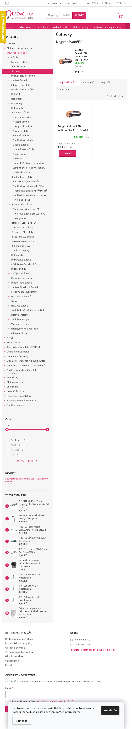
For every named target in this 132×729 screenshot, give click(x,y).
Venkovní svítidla (20, 80)
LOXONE (11, 43)
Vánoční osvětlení (20, 324)
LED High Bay (19, 218)
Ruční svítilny (18, 66)
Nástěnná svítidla (22, 122)
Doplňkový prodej (16, 405)
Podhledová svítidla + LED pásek (29, 195)
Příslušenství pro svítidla (24, 76)
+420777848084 (82, 644)
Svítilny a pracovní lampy (24, 292)
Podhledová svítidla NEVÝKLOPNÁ (30, 191)
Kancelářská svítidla (21, 278)
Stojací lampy (20, 154)
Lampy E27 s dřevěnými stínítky (29, 168)
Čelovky (16, 71)
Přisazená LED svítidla (23, 237)
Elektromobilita (15, 382)
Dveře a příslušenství (18, 352)
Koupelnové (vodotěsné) (26, 181)
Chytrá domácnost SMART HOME (23, 347)
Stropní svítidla (21, 131)
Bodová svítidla (21, 135)
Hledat (79, 15)
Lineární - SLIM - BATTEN (24, 223)
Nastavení (21, 721)
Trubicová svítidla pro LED (26, 209)
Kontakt (9, 665)
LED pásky (16, 94)
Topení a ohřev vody (17, 356)
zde (78, 712)
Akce (15, 445)
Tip (14, 454)
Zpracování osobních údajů (19, 652)
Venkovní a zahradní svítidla (25, 287)
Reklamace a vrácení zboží (62, 3)
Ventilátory (12, 377)
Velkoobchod (12, 661)
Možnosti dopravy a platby (19, 643)
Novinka (17, 450)
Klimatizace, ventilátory (19, 396)
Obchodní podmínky (15, 648)
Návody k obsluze (14, 656)
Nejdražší (106, 82)
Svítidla (14, 57)
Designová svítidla (22, 126)
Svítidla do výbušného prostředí (27, 310)
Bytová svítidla (18, 269)
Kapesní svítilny (19, 62)
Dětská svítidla (20, 145)
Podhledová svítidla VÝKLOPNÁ (29, 186)
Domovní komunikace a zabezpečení (26, 365)
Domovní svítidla (20, 112)
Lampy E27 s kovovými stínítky (28, 163)
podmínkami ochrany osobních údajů (54, 701)
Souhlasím (110, 710)
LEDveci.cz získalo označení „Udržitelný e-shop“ (26, 480)
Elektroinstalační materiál (20, 48)
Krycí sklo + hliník (21, 200)
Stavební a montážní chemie (21, 400)
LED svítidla (17, 108)
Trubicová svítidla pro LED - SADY (30, 214)
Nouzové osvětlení (21, 296)
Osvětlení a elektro (17, 53)
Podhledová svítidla (23, 140)
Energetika (12, 387)
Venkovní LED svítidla (23, 232)
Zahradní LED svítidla (22, 227)
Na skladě (18, 440)
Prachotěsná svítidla (21, 283)
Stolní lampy (19, 158)
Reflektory (16, 99)
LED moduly (17, 255)
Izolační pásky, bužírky (23, 89)
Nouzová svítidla (19, 306)
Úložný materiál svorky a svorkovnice (26, 361)
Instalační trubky (15, 391)
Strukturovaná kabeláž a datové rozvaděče (23, 371)
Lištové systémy (19, 315)
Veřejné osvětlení (20, 273)
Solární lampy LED (21, 246)
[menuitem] (8, 27)
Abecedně (64, 89)
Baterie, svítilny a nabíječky (24, 329)
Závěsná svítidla (21, 172)
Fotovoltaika (13, 342)
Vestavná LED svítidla (23, 241)
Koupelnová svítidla (23, 117)
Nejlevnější (88, 82)
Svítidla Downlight (20, 319)
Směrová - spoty (20, 250)
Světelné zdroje (18, 333)
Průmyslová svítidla (22, 204)
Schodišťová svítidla (23, 149)
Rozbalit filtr (25, 461)
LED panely (16, 103)
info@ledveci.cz (83, 639)
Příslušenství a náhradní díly (25, 264)
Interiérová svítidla (21, 85)
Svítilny (15, 301)
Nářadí (10, 338)
